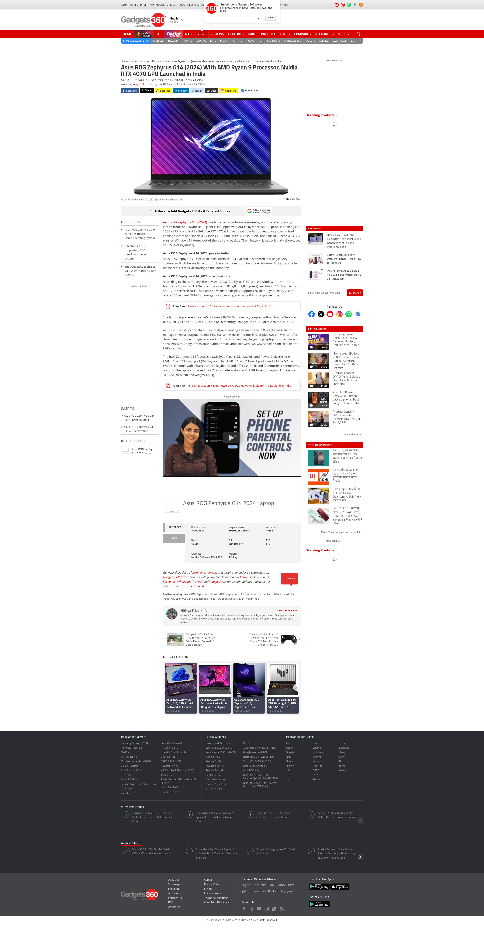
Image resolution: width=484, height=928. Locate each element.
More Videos (351, 434)
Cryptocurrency (169, 766)
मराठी (291, 885)
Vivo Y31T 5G (213, 757)
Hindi (256, 885)
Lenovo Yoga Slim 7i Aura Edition (139, 784)
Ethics (208, 889)
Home (127, 34)
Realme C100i (213, 761)
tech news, (199, 572)
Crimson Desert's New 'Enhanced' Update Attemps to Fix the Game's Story (214, 817)
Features (236, 34)
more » (184, 622)
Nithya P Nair (139, 84)
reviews (211, 572)
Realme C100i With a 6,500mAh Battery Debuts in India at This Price (337, 815)
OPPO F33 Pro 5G (171, 761)
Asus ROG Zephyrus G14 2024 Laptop (228, 503)
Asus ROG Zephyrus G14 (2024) (185, 222)
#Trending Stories (132, 807)
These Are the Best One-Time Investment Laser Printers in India (275, 815)
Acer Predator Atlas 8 (255, 766)
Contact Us (175, 898)
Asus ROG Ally (251, 770)
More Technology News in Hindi (340, 532)
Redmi (342, 743)
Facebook (169, 582)
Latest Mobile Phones (173, 787)
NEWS (174, 538)
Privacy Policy (212, 884)
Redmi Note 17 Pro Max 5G (221, 752)
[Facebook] (311, 314)
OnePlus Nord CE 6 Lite (173, 752)
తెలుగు (281, 885)
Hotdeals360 (292, 41)
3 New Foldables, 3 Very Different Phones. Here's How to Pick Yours (344, 259)
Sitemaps (174, 884)
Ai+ (288, 743)
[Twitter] (321, 314)
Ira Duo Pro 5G (214, 788)
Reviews (217, 34)
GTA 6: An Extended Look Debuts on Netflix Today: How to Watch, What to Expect (152, 817)
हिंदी (152, 5)
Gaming (201, 41)
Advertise (174, 907)
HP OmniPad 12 (169, 747)
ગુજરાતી (246, 891)
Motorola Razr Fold (132, 747)
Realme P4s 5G (214, 770)
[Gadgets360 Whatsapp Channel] (348, 314)
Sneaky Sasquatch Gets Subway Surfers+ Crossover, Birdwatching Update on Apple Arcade (336, 853)
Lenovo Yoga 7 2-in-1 (218, 784)
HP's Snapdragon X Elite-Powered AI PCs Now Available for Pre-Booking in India (239, 385)
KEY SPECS (174, 527)
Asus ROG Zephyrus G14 (198, 594)
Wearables (340, 41)
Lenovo (317, 747)
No (257, 18)
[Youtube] (330, 314)
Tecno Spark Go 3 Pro (218, 743)
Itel (287, 779)
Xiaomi (342, 770)
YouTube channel (192, 586)
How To (187, 41)
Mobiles (158, 41)
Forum (244, 577)
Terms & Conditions (216, 898)
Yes (270, 18)
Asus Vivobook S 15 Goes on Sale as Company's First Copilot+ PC (230, 306)
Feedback (174, 889)
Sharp (342, 752)
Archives (173, 893)
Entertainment (219, 41)
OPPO (316, 770)
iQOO (289, 775)
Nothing (317, 757)
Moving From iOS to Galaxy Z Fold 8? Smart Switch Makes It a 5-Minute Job (344, 275)
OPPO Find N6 (129, 757)
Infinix (289, 770)
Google (290, 752)
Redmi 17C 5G (214, 775)
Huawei (290, 766)
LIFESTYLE (193, 5)
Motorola (318, 752)
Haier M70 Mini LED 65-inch (258, 757)
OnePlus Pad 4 (169, 757)
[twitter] (206, 610)
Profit (144, 5)
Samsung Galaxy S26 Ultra (135, 743)
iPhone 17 (166, 775)
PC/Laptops (273, 41)
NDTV (124, 5)
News (201, 34)
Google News (217, 582)
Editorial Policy (212, 893)
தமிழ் (272, 885)
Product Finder (274, 34)
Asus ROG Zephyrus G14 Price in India (272, 594)
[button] (296, 687)
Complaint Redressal (217, 902)
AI (159, 34)
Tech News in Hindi (321, 445)
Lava (315, 743)
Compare (301, 34)
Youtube (259, 908)
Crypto (237, 41)
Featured (314, 228)
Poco (315, 775)
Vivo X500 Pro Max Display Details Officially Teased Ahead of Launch (151, 851)
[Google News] (358, 314)
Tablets (310, 41)
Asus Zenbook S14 (132, 770)
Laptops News (151, 61)
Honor (289, 761)
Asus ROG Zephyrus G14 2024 (231, 594)
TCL (341, 761)
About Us (174, 880)
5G (352, 41)
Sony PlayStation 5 (171, 743)
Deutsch (273, 891)
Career (208, 880)
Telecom (173, 41)
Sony (342, 757)
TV (259, 41)
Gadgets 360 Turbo (175, 577)
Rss (281, 908)
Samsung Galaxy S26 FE (219, 747)
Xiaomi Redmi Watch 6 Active (259, 747)
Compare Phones (170, 792)
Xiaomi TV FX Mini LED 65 (257, 761)
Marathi (283, 5)
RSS (170, 902)
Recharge (323, 34)
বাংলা (263, 885)
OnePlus (317, 766)
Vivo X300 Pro (129, 779)
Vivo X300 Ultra (129, 766)
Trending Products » (321, 115)
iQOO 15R (127, 788)
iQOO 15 (126, 775)
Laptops (135, 61)
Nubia (316, 761)
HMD (289, 757)
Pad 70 (247, 743)
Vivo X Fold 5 (128, 793)
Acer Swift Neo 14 (216, 779)
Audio (250, 41)
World (134, 5)
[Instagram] (339, 314)
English (246, 885)
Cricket (172, 5)
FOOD (182, 5)
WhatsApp (184, 582)
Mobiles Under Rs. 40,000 (136, 761)
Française (287, 891)
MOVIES (160, 5)
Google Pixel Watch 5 (255, 752)
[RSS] (361, 5)
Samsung (344, 747)
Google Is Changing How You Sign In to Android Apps (277, 851)
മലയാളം (260, 891)
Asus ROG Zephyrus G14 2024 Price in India (234, 599)
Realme (317, 779)
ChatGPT (125, 752)
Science (323, 41)
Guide (252, 34)
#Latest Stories (131, 843)
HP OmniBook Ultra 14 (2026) (177, 770)
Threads (197, 582)
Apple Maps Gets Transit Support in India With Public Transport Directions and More (216, 853)
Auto (189, 34)
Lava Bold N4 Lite (215, 766)
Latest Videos (317, 329)
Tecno (342, 766)
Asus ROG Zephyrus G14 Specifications (186, 599)
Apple (289, 747)
